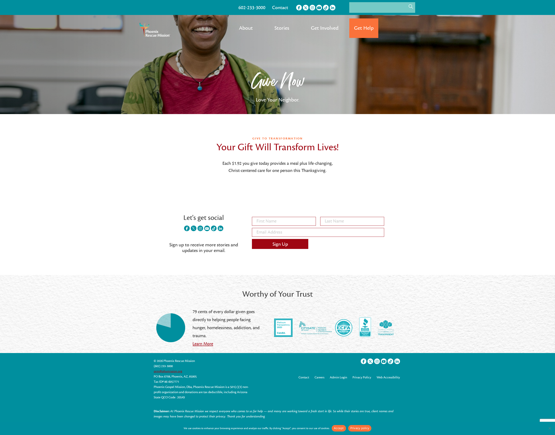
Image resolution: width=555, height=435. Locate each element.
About (246, 28)
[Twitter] (306, 7)
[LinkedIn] (332, 7)
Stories (281, 28)
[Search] (411, 6)
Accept (339, 428)
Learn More (203, 344)
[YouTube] (319, 7)
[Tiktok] (326, 7)
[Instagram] (312, 7)
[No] (549, 428)
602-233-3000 (251, 8)
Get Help (364, 28)
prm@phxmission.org (168, 371)
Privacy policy (359, 428)
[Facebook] (299, 7)
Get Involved (324, 28)
